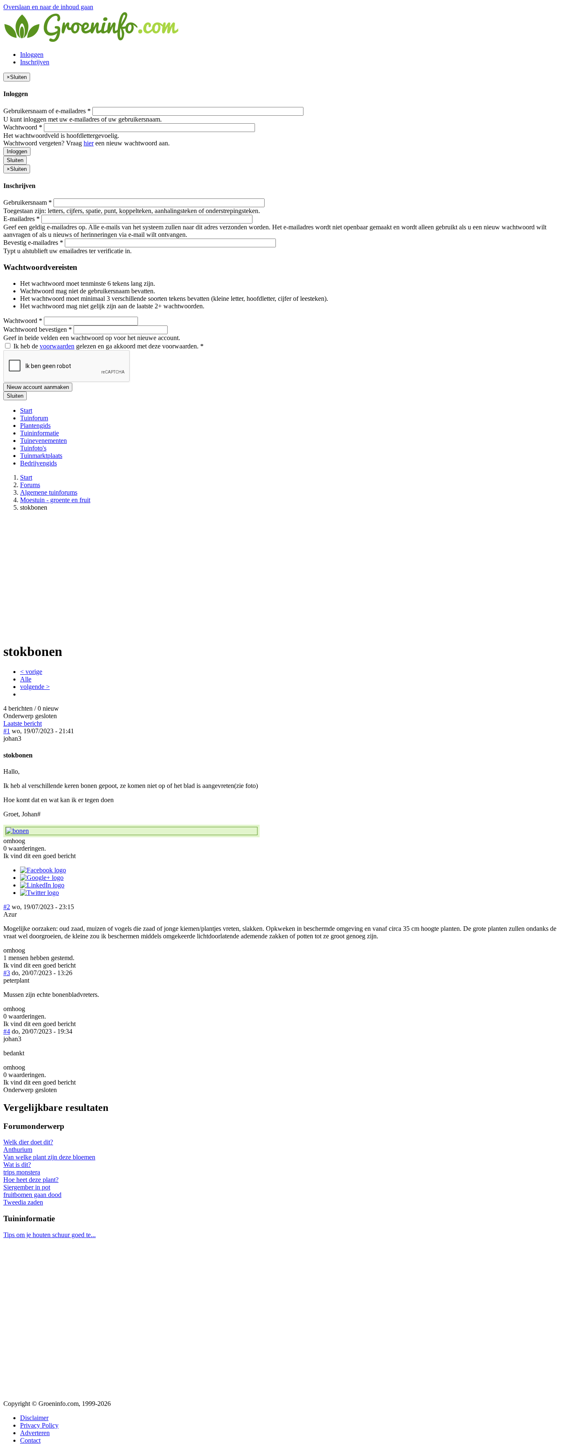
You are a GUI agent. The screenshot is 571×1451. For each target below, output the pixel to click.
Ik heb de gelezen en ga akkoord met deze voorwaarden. (108, 346)
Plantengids (35, 425)
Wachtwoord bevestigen (37, 329)
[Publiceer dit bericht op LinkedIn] (42, 885)
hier (89, 143)
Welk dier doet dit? (28, 1142)
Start (26, 410)
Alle (25, 679)
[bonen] (131, 831)
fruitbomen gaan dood (32, 1194)
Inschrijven (34, 62)
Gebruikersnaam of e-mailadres (47, 110)
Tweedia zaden (23, 1202)
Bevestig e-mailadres (33, 242)
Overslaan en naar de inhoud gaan (48, 6)
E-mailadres (21, 218)
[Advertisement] (285, 576)
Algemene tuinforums (48, 492)
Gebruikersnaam (27, 202)
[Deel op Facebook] (43, 870)
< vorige (31, 671)
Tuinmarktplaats (41, 455)
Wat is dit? (17, 1164)
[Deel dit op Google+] (42, 877)
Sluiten (15, 160)
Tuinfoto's (33, 448)
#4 (6, 1031)
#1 (6, 730)
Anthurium (17, 1149)
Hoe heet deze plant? (31, 1179)
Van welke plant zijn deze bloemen (49, 1157)
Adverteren (35, 1432)
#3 (6, 972)
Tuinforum (34, 418)
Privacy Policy (39, 1425)
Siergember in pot (26, 1187)
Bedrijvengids (38, 463)
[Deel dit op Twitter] (39, 892)
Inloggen (31, 54)
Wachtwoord (22, 127)
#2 (6, 906)
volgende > (35, 686)
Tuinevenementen (43, 440)
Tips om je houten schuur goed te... (49, 1234)
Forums (30, 484)
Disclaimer (34, 1417)
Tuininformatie (39, 433)
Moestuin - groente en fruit (55, 499)
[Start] (92, 40)
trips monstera (21, 1172)
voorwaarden (57, 346)
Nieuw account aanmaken (38, 387)
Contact (30, 1440)
